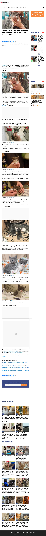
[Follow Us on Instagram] (37, 15)
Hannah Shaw (4, 65)
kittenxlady (12, 93)
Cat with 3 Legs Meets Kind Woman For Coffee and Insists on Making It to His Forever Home (22, 418)
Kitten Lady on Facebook (8, 351)
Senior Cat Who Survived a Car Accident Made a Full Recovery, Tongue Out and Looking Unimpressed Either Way (8, 418)
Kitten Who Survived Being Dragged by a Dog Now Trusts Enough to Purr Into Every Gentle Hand (8, 473)
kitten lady (17, 378)
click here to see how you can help (16, 352)
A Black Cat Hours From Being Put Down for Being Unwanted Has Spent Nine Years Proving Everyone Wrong (8, 491)
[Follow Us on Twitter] (35, 15)
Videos (9, 7)
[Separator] (15, 41)
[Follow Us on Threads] (42, 15)
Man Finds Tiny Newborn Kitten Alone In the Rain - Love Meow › (14, 364)
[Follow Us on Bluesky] (40, 15)
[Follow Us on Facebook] (32, 15)
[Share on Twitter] (13, 41)
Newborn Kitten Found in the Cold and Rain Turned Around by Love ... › (15, 365)
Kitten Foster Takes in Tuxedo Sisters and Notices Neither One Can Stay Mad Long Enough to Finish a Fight (8, 435)
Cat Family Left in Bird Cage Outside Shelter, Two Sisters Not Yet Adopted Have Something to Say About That (36, 90)
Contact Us (23, 532)
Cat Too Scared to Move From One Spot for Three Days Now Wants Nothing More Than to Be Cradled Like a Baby (41, 49)
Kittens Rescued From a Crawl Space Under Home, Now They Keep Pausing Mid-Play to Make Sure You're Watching (22, 474)
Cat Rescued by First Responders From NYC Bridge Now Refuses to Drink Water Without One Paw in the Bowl (22, 435)
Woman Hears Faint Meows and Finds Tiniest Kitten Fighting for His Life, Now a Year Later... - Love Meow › (15, 371)
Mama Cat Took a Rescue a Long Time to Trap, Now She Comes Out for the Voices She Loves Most (8, 507)
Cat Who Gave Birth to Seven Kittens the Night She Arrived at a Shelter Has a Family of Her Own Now (37, 102)
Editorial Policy (17, 532)
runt (7, 378)
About (12, 532)
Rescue (17, 7)
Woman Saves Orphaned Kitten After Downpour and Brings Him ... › (14, 362)
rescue (5, 352)
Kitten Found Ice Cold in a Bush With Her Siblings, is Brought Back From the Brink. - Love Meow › (15, 368)
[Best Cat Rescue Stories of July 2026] (8, 450)
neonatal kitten (11, 378)
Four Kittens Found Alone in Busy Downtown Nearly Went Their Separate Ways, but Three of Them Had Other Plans (8, 525)
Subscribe (23, 384)
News (20, 7)
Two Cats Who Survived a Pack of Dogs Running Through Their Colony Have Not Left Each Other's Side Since (41, 60)
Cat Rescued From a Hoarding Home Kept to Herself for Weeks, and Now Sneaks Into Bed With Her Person (22, 508)
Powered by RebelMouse (43, 8)
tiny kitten (4, 378)
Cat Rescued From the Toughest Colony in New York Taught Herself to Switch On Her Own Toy (22, 458)
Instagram (16, 351)
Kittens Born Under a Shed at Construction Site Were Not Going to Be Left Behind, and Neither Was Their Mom (40, 39)
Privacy (27, 532)
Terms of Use (32, 532)
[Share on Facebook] (6, 41)
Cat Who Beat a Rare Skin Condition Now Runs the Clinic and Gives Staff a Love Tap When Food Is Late (22, 490)
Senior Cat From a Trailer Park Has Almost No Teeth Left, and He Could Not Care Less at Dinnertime (22, 524)
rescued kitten (22, 378)
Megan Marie (36, 93)
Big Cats (24, 7)
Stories (5, 7)
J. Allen (35, 105)
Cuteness (13, 7)
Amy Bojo (39, 93)
